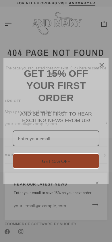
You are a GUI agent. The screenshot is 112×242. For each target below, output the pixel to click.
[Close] (102, 65)
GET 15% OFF (56, 161)
